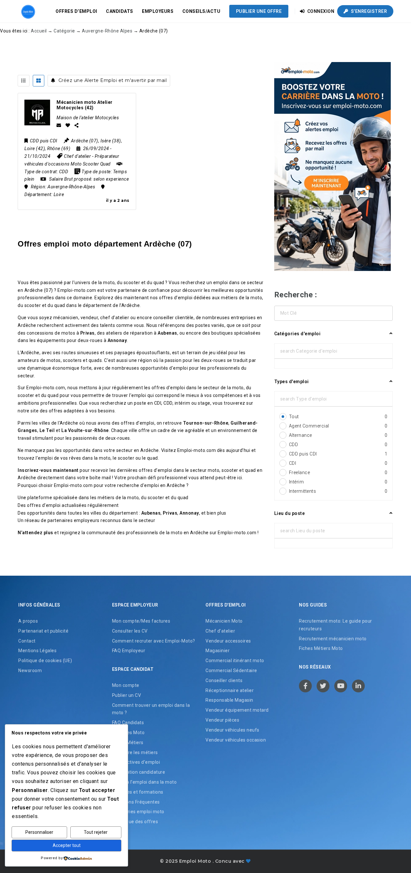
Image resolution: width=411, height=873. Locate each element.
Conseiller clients (224, 680)
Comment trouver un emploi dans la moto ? (151, 709)
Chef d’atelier (220, 631)
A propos (28, 621)
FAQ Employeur (128, 650)
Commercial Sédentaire (231, 670)
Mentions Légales (37, 650)
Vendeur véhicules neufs (232, 730)
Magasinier (218, 650)
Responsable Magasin (229, 700)
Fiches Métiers (128, 742)
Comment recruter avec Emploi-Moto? (153, 641)
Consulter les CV (130, 631)
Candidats (119, 11)
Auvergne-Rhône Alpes (107, 30)
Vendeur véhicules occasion (236, 739)
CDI (338, 463)
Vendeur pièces (222, 720)
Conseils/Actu (201, 11)
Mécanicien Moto (224, 621)
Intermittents (338, 491)
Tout (338, 416)
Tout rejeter (96, 832)
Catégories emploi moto (138, 811)
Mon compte (125, 685)
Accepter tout (67, 845)
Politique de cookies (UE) (45, 660)
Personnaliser (39, 832)
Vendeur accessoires (228, 641)
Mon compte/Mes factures (141, 621)
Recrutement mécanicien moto (333, 638)
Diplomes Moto (128, 732)
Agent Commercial (338, 425)
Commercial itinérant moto (235, 660)
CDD (338, 444)
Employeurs (157, 11)
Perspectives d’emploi (136, 762)
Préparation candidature (138, 772)
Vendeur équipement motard (237, 710)
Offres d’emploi (76, 11)
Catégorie (64, 30)
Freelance (338, 472)
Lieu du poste (289, 513)
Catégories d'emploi (297, 333)
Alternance (338, 435)
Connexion (320, 11)
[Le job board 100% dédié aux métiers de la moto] (27, 11)
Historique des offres (135, 821)
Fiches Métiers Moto (321, 648)
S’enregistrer (368, 11)
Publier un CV (126, 695)
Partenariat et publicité (43, 631)
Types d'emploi (291, 381)
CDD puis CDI (338, 453)
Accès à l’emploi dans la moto (144, 782)
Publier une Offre (259, 11)
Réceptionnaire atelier (230, 690)
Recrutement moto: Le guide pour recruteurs (335, 624)
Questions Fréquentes (136, 802)
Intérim (338, 481)
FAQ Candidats (128, 722)
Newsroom (30, 670)
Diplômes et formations (137, 792)
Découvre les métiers (135, 752)
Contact (27, 641)
